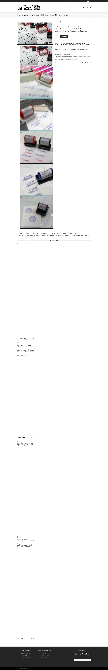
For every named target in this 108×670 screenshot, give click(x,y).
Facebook (88, 1)
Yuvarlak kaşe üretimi (21, 638)
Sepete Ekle (64, 36)
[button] (17, 21)
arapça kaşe (60, 56)
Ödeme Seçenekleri (45, 655)
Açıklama (57, 40)
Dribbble (90, 1)
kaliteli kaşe (71, 57)
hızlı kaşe (73, 56)
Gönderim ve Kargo (44, 653)
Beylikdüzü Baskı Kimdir (26, 653)
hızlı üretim (77, 56)
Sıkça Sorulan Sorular (26, 657)
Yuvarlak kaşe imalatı (21, 338)
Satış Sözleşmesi (44, 657)
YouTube (86, 653)
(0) (86, 7)
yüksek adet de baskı (72, 59)
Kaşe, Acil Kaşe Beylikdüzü (65, 54)
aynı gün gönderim (67, 56)
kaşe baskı (76, 57)
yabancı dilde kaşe (64, 59)
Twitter (87, 1)
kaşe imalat (81, 57)
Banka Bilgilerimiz (25, 655)
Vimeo (83, 653)
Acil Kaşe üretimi (21, 437)
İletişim (25, 659)
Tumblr (88, 653)
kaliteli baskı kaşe (65, 57)
